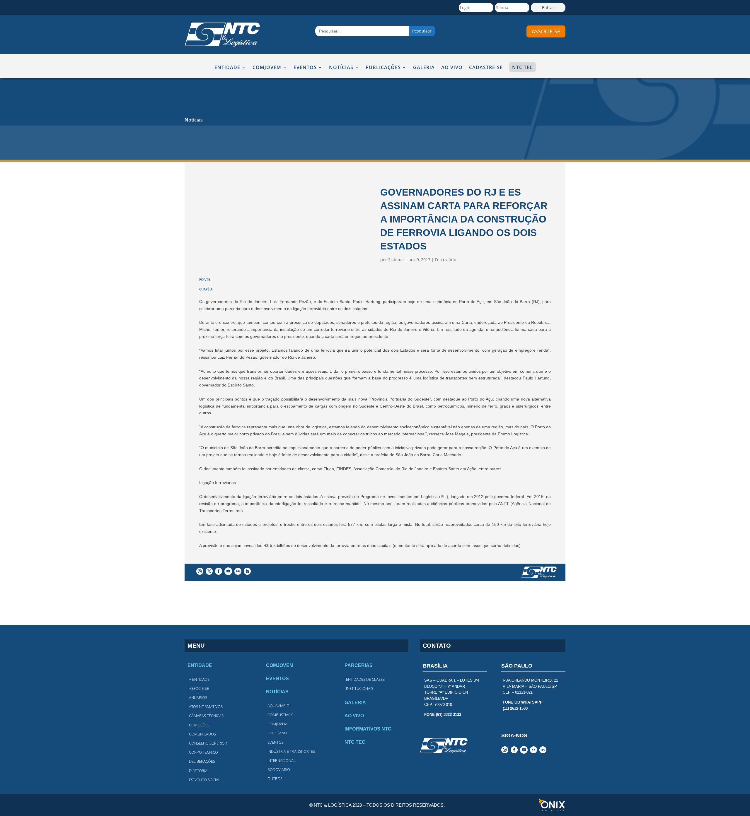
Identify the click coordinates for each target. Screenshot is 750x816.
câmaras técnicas (206, 715)
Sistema (396, 259)
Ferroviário (445, 259)
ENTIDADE (227, 68)
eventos (275, 742)
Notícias (194, 120)
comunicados (202, 734)
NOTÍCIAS (341, 68)
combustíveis (280, 714)
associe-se (546, 31)
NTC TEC (522, 67)
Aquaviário (278, 705)
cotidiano (277, 732)
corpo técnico (203, 752)
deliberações (202, 761)
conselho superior (208, 743)
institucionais (359, 688)
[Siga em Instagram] (199, 571)
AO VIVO (452, 68)
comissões (199, 725)
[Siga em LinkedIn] (247, 571)
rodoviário (278, 769)
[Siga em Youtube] (228, 571)
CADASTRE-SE (486, 68)
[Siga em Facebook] (218, 571)
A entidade (199, 679)
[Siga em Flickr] (237, 571)
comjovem (277, 723)
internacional (281, 760)
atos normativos (206, 706)
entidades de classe (365, 679)
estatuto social (204, 779)
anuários (198, 697)
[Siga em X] (209, 571)
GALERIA (424, 68)
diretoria (198, 770)
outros (274, 778)
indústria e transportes (291, 751)
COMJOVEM (267, 68)
